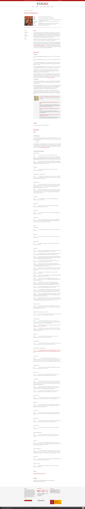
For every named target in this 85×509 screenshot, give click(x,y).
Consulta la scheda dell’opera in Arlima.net (39, 473)
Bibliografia (26, 35)
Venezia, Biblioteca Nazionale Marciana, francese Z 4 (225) (49, 103)
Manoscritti (26, 32)
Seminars (48, 6)
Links (25, 37)
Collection (36, 6)
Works (27, 10)
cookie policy (34, 507)
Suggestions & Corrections (28, 500)
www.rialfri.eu (58, 492)
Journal (44, 6)
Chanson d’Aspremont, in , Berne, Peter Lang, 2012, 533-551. (47, 351)
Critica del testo (36, 326)
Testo (25, 30)
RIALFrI (33, 6)
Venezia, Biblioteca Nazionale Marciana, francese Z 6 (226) (49, 109)
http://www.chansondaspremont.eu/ (40, 45)
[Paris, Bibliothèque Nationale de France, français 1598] (36, 98)
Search (41, 6)
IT (58, 3)
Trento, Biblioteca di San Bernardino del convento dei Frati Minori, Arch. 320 (49, 115)
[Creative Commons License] (41, 500)
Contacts (51, 6)
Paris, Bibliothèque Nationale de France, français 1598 (49, 96)
